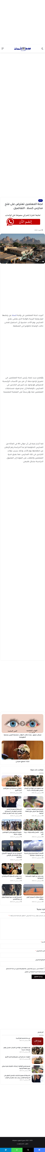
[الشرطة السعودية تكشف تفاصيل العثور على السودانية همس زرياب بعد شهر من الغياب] (12, 801)
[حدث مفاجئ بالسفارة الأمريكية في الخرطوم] (12, 869)
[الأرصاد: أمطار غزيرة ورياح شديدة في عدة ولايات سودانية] (33, 846)
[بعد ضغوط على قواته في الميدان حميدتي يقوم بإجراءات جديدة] (33, 781)
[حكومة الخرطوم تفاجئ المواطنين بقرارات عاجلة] (12, 824)
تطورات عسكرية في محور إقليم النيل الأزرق (17, 1057)
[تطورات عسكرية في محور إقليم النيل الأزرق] (12, 781)
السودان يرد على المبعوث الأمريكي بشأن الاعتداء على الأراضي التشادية (12, 855)
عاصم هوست (20, 1144)
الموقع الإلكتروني (40, 960)
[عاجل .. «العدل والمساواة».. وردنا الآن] (33, 824)
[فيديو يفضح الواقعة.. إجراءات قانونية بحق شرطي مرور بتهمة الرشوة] (33, 801)
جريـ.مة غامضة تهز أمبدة (23, 1038)
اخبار (40, 200)
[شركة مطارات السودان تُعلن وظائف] (33, 889)
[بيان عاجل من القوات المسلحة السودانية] (33, 869)
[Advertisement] (22, 22)
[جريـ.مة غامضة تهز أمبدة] (37, 1041)
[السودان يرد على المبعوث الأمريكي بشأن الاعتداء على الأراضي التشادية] (12, 846)
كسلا (14, 316)
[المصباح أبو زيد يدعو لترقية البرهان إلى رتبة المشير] (12, 889)
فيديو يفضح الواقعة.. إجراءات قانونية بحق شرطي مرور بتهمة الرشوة (34, 811)
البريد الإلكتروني (40, 951)
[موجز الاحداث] (22, 48)
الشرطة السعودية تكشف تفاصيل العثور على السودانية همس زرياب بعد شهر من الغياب (12, 811)
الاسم (43, 942)
